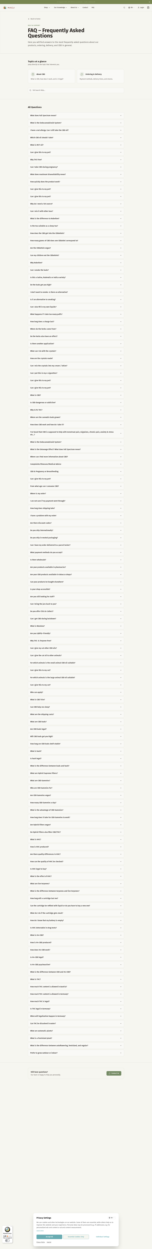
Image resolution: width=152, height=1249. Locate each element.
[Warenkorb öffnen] (148, 8)
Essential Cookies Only (76, 1237)
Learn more (40, 1230)
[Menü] (11, 1227)
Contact (85, 7)
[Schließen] (149, 2)
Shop (46, 7)
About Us (74, 7)
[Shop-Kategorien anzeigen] (49, 7)
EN (132, 7)
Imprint (49, 1242)
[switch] (7, 1240)
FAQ (93, 7)
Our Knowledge (59, 7)
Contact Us (115, 1073)
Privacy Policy (40, 1242)
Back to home (35, 19)
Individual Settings (102, 1237)
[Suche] (124, 7)
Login (142, 7)
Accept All (49, 1237)
